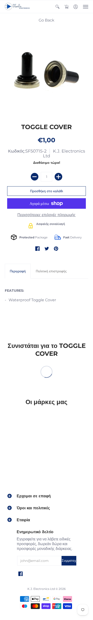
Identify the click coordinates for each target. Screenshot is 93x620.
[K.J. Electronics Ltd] (18, 6)
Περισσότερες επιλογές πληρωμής (46, 215)
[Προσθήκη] (58, 177)
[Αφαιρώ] (34, 177)
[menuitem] (57, 6)
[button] (57, 6)
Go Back (46, 20)
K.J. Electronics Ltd (64, 153)
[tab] (18, 271)
